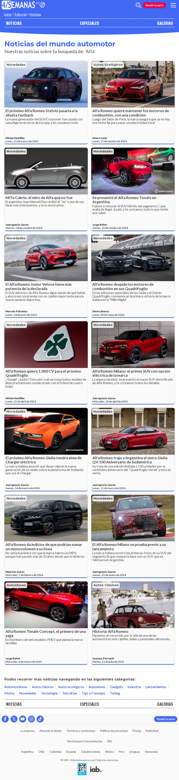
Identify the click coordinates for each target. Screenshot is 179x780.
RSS (109, 741)
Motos (9, 693)
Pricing (137, 731)
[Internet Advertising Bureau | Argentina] (96, 769)
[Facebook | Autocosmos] (5, 719)
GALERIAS (165, 23)
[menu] (173, 5)
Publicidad (152, 731)
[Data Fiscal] (82, 769)
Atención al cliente (51, 731)
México (109, 751)
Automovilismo (15, 687)
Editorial (20, 14)
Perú (121, 751)
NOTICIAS (14, 23)
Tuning (115, 693)
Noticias (35, 14)
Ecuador (71, 751)
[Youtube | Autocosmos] (22, 719)
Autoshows (16, 585)
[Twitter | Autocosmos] (13, 719)
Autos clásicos (106, 585)
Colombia (55, 751)
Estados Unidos (90, 751)
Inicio (8, 14)
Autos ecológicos (108, 65)
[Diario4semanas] (18, 5)
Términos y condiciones (80, 731)
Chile (41, 751)
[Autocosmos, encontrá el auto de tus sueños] (42, 5)
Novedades (16, 65)
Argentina (27, 751)
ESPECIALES (89, 23)
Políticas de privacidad (114, 731)
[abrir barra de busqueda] (138, 5)
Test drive (69, 693)
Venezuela (151, 751)
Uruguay (134, 751)
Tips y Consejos (93, 693)
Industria (134, 687)
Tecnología (49, 693)
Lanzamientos (155, 687)
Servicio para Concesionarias (84, 741)
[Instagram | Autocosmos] (31, 719)
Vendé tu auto (154, 5)
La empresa (28, 731)
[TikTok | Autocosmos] (40, 719)
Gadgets (116, 687)
